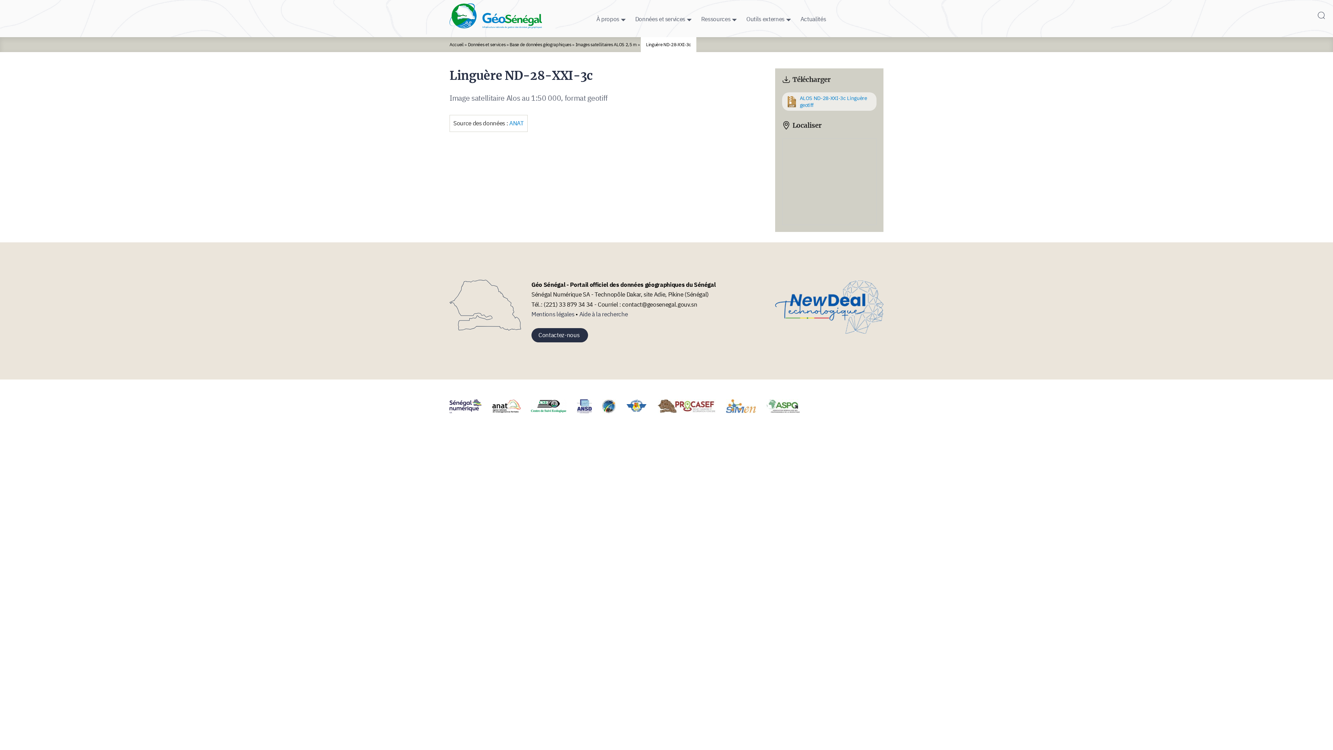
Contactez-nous (558, 335)
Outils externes (765, 19)
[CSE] (553, 411)
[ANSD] (589, 411)
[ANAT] (511, 411)
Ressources (716, 19)
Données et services (660, 19)
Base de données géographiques (540, 44)
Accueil (457, 44)
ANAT (516, 123)
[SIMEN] (745, 411)
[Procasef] (691, 411)
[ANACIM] (641, 411)
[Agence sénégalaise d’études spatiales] (613, 411)
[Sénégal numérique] (470, 411)
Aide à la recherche (603, 314)
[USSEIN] (815, 411)
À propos (607, 19)
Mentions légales (553, 314)
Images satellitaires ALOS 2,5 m (606, 44)
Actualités (813, 19)
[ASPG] (788, 411)
